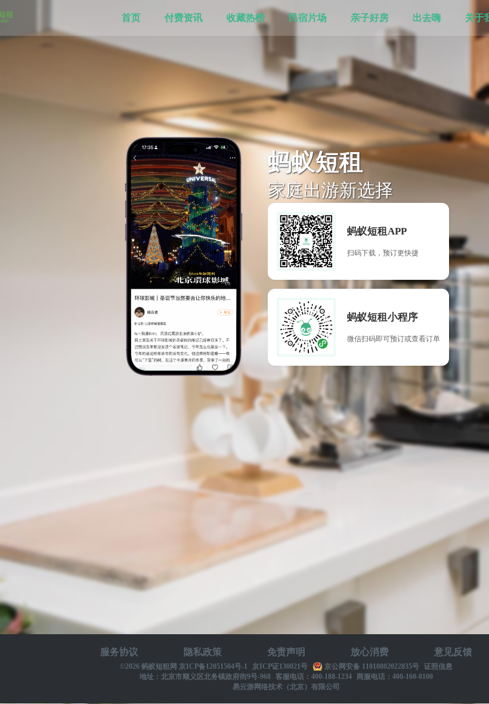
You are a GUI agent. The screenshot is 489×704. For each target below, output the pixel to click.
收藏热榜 (246, 18)
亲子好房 (370, 18)
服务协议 (119, 652)
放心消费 (370, 652)
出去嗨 (427, 18)
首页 (131, 18)
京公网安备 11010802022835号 (371, 666)
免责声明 (286, 652)
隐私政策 (203, 652)
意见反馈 (453, 652)
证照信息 (438, 666)
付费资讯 (184, 18)
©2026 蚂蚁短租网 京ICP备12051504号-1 (183, 666)
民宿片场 (308, 18)
